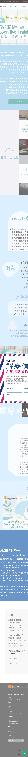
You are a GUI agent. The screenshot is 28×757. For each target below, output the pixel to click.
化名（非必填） (11, 388)
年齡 (8, 394)
